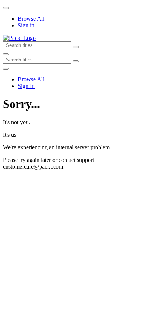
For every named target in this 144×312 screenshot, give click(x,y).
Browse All (31, 19)
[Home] (19, 38)
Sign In (26, 86)
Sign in (26, 25)
